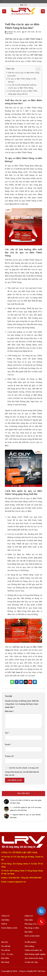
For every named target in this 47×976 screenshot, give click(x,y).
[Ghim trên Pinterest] (30, 682)
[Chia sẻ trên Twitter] (21, 682)
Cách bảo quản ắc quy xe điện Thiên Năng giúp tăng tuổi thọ (23, 92)
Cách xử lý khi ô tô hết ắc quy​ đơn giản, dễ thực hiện (26, 801)
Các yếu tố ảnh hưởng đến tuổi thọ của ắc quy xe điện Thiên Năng (22, 86)
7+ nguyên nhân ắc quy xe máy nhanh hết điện (25, 816)
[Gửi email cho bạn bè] (26, 682)
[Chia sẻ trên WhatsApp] (12, 682)
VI (26, 5)
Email (8, 744)
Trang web (9, 756)
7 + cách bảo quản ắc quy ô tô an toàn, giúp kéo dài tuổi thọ (25, 808)
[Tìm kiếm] (43, 11)
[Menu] (4, 11)
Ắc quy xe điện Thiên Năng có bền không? (22, 80)
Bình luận (9, 711)
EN (21, 5)
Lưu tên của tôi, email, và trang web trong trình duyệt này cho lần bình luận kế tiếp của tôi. (22, 771)
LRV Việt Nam (29, 32)
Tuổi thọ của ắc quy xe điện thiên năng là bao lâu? (23, 74)
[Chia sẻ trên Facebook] (17, 682)
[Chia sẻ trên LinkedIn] (35, 682)
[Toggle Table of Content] (36, 69)
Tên (7, 733)
